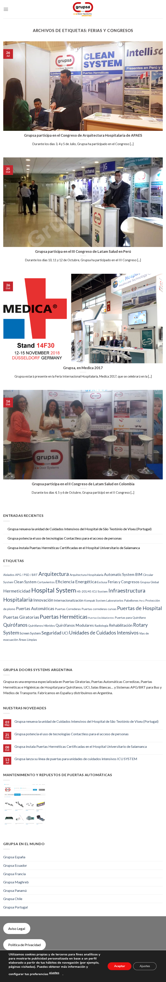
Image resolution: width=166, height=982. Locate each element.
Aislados (8, 575)
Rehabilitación (120, 625)
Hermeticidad (16, 590)
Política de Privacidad (24, 945)
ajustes (54, 973)
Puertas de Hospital (139, 608)
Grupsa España (14, 857)
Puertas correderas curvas (99, 609)
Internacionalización (68, 600)
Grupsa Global (149, 582)
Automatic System (119, 574)
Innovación (43, 600)
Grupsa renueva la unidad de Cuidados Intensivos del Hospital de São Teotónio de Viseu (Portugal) (80, 529)
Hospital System (53, 590)
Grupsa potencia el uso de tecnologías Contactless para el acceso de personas (65, 538)
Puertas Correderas (68, 609)
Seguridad (51, 632)
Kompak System (95, 600)
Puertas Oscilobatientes (101, 617)
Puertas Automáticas (35, 608)
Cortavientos (46, 582)
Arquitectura (53, 574)
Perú (142, 600)
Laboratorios (114, 600)
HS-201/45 (84, 591)
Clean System (25, 582)
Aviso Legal (16, 928)
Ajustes (145, 966)
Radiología (101, 625)
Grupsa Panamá (15, 890)
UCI (65, 633)
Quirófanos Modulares (75, 625)
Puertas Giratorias (21, 617)
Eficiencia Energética (75, 581)
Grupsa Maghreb (16, 882)
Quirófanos (15, 625)
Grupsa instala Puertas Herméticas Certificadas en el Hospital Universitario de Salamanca (74, 548)
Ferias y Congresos (123, 582)
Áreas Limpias (28, 639)
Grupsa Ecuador (15, 865)
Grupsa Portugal (15, 907)
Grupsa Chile (12, 899)
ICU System (100, 591)
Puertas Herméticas (64, 616)
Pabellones (131, 600)
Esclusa (102, 582)
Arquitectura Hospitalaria (86, 575)
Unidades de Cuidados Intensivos (104, 633)
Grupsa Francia (14, 874)
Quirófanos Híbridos (41, 625)
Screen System (30, 633)
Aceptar (119, 966)
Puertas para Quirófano (130, 617)
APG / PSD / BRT (26, 575)
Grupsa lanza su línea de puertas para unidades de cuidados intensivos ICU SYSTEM (75, 759)
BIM (138, 574)
